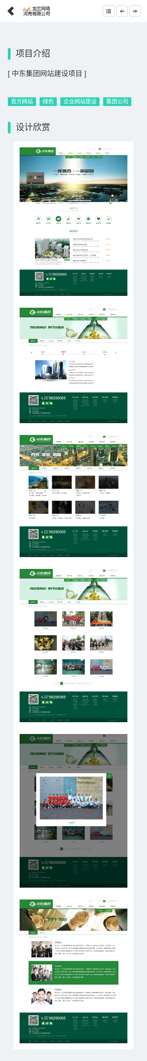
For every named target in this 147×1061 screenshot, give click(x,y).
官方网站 (22, 101)
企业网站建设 (80, 101)
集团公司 (117, 101)
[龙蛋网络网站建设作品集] (108, 11)
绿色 (48, 101)
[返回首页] (7, 8)
